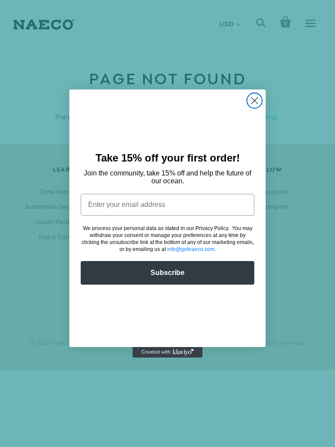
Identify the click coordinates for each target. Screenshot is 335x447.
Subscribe (167, 272)
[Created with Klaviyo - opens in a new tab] (167, 352)
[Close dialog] (254, 100)
